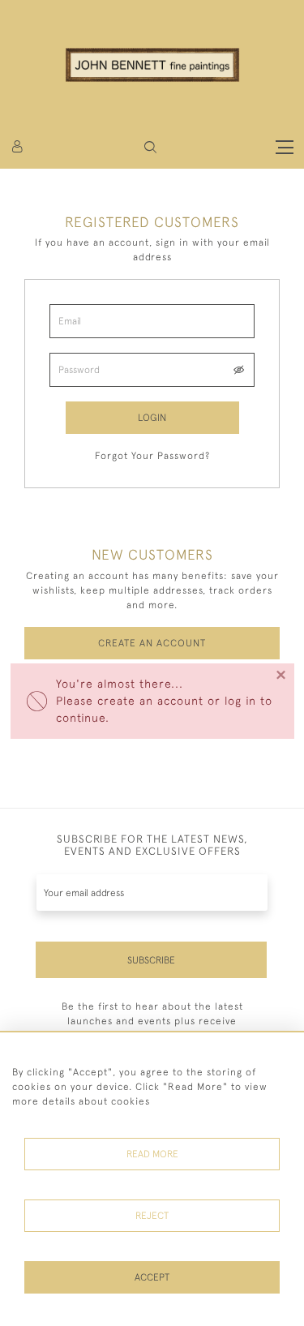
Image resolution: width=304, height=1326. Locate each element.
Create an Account (152, 643)
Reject (152, 1215)
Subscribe (151, 960)
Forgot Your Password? (152, 455)
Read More (152, 1154)
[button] (150, 147)
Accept (152, 1277)
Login (152, 417)
